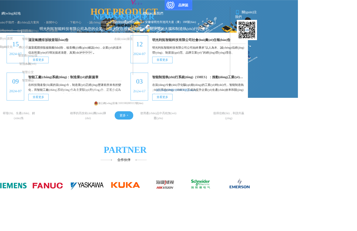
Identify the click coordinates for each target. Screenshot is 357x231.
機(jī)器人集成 (28, 47)
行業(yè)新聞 (52, 39)
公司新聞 (52, 30)
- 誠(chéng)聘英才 (98, 22)
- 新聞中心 (51, 22)
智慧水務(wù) (27, 63)
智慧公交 (28, 72)
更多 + (124, 115)
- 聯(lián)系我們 (122, 22)
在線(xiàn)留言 (123, 39)
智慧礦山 (28, 80)
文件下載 (76, 30)
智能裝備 (28, 39)
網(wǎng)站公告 (52, 47)
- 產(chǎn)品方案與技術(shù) (27, 24)
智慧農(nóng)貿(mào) (28, 57)
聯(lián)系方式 (123, 30)
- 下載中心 (74, 22)
